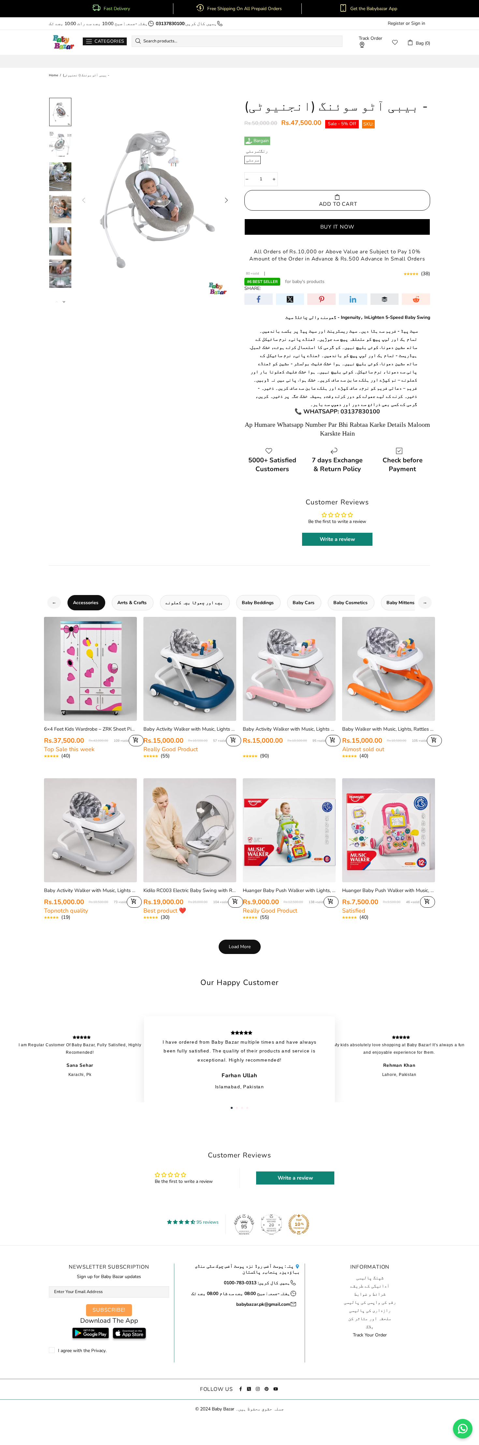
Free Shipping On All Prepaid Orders (245, 9)
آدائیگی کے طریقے (369, 1286)
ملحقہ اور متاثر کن (369, 1319)
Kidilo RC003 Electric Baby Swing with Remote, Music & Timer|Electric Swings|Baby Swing (189, 890)
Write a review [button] (337, 539)
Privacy (98, 1351)
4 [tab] (247, 1108)
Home (53, 75)
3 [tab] (242, 1108)
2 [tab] (237, 1108)
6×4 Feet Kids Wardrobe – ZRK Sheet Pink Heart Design (90, 729)
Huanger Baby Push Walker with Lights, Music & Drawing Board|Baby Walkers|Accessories (289, 890)
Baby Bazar (63, 42)
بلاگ (370, 1327)
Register (396, 23)
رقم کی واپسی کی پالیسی (370, 1302)
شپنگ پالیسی (370, 1278)
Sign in (418, 23)
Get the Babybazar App (373, 9)
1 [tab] (232, 1108)
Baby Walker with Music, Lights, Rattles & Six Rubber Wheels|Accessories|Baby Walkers (388, 729)
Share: (252, 288)
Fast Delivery (117, 9)
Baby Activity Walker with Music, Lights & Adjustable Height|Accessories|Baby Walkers (189, 729)
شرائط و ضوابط (369, 1294)
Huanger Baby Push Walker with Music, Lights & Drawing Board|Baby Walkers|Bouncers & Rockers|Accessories (388, 890)
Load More (240, 947)
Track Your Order (370, 1335)
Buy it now (337, 227)
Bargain (261, 141)
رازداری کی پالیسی (370, 1311)
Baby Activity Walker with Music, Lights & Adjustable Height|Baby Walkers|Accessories (90, 890)
